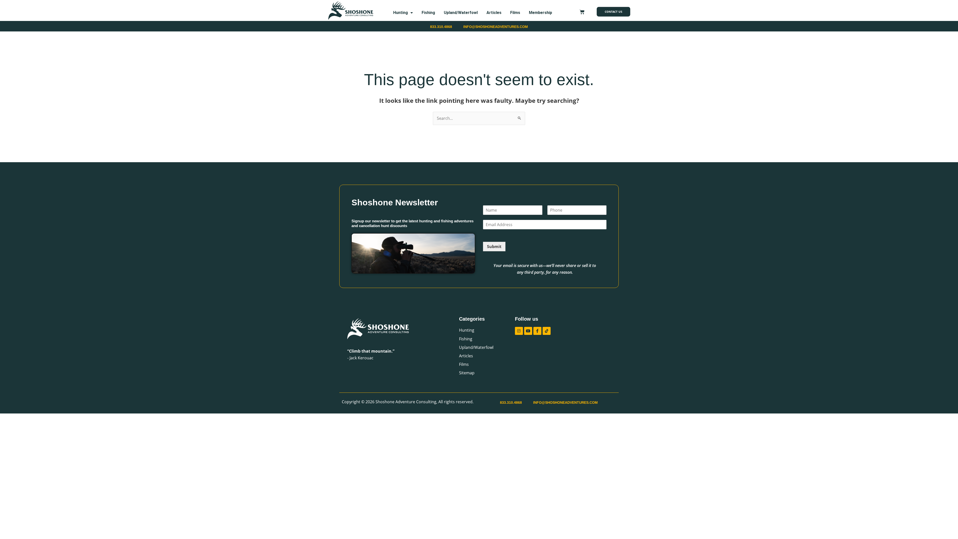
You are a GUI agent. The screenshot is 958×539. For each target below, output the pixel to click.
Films (515, 12)
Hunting (400, 12)
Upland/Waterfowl (461, 12)
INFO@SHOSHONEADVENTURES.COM (495, 27)
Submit (494, 246)
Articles (493, 12)
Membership (540, 12)
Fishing (428, 12)
